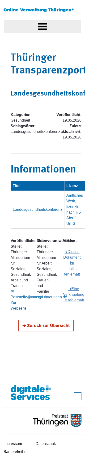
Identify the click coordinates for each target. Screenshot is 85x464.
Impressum (13, 444)
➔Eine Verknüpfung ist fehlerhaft (73, 294)
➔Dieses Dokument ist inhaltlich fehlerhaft (72, 263)
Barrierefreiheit (16, 452)
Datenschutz (46, 444)
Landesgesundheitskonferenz (37, 209)
